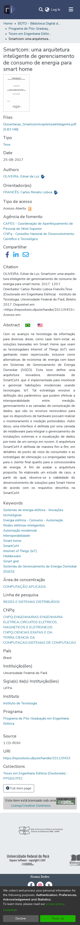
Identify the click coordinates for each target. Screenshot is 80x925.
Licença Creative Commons (31, 805)
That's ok (57, 918)
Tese (6, 144)
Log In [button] (56, 9)
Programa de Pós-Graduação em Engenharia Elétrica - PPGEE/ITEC (30, 28)
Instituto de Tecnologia (20, 703)
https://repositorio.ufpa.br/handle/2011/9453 (36, 758)
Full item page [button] (20, 788)
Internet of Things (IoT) (20, 551)
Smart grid (11, 561)
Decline (21, 918)
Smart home (12, 540)
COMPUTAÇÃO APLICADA (24, 586)
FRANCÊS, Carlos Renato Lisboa (28, 192)
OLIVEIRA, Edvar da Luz (21, 176)
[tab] (28, 325)
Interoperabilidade (16, 535)
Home (8, 23)
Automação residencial (20, 530)
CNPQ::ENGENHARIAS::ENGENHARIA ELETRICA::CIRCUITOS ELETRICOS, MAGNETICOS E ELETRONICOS (33, 622)
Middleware (12, 556)
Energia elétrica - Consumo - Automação (33, 520)
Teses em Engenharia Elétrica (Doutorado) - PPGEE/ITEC (30, 33)
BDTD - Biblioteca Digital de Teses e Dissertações (39, 23)
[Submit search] (41, 9)
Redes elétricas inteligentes (24, 525)
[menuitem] (47, 9)
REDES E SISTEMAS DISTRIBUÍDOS (31, 602)
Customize (10, 910)
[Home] (9, 9)
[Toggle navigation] (71, 10)
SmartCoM (11, 546)
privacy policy (55, 904)
